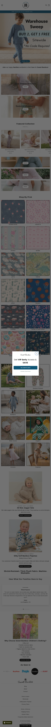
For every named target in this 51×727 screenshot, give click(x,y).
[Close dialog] (36, 353)
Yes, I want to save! (25, 367)
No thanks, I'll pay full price (25, 371)
